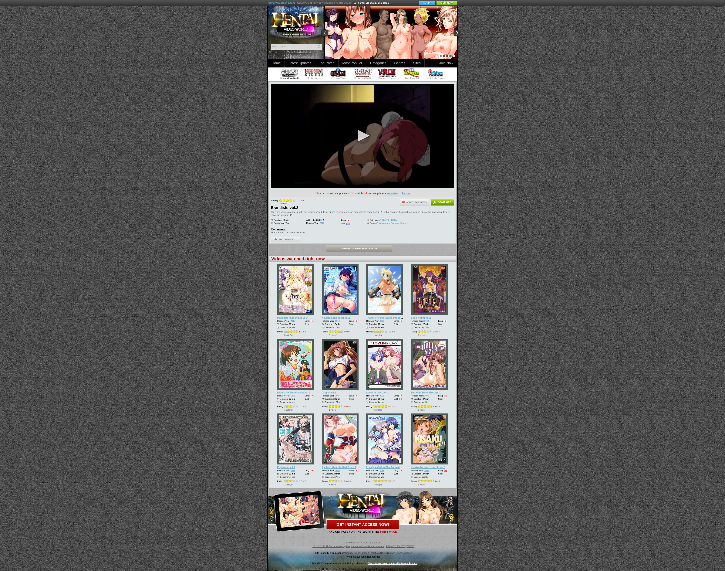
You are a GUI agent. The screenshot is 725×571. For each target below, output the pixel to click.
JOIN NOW (447, 3)
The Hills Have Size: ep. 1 (426, 392)
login (426, 3)
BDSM (394, 220)
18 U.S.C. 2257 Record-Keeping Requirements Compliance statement (348, 546)
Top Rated (327, 63)
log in (406, 193)
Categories (378, 63)
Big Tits (386, 220)
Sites (417, 63)
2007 (337, 396)
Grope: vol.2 (329, 392)
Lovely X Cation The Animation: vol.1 (388, 467)
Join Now (446, 63)
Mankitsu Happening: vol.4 (292, 317)
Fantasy (395, 223)
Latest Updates (299, 63)
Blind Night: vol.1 (421, 317)
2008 (382, 396)
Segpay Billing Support (357, 553)
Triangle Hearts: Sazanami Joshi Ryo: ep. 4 (391, 317)
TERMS (410, 546)
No (382, 402)
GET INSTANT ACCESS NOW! (362, 524)
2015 (293, 321)
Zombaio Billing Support (383, 553)
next (457, 33)
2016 (337, 321)
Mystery (404, 223)
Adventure (384, 223)
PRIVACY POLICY (395, 546)
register (392, 193)
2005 (426, 396)
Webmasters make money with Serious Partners (392, 563)
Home (276, 63)
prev (324, 33)
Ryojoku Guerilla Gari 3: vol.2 (339, 467)
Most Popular (352, 63)
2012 (322, 223)
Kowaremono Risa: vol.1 (336, 317)
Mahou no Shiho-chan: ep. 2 (293, 392)
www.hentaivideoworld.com (295, 24)
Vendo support (404, 553)
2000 (382, 321)
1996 (293, 396)
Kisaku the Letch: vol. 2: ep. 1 (428, 467)
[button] (362, 135)
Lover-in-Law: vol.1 (377, 392)
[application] (362, 136)
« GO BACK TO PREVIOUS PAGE (359, 248)
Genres (399, 63)
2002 (426, 321)
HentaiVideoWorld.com (281, 3)
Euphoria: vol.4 (286, 467)
